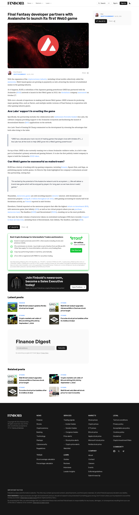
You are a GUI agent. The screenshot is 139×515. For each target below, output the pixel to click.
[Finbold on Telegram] (123, 451)
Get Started (76, 250)
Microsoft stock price (96, 440)
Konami (64, 167)
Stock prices (93, 420)
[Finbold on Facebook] (114, 451)
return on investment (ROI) (77, 206)
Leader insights (69, 471)
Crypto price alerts (71, 444)
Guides (66, 459)
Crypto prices (93, 424)
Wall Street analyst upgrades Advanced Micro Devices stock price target (73, 308)
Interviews (67, 467)
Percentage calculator (45, 463)
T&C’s (38, 353)
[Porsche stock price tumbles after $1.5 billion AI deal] (54, 319)
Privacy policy (118, 424)
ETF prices (92, 428)
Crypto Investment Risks (122, 440)
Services (67, 415)
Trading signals (69, 420)
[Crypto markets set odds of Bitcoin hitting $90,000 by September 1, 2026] (12, 319)
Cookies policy (118, 432)
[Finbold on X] (119, 451)
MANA (54, 212)
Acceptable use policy (121, 428)
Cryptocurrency (19, 74)
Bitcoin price (93, 432)
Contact (91, 459)
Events (90, 467)
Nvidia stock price (95, 444)
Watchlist (67, 448)
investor (55, 196)
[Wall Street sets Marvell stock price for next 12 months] (54, 391)
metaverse (12, 82)
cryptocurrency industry (37, 79)
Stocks (63, 303)
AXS (36, 209)
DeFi (27, 122)
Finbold (28, 201)
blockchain (65, 92)
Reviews (67, 463)
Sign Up (123, 3)
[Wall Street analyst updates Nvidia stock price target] (12, 307)
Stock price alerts (71, 440)
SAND (34, 212)
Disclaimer (117, 436)
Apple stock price (94, 436)
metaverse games (24, 196)
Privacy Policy (44, 353)
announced (82, 92)
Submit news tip (94, 476)
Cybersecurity (42, 444)
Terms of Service (18, 428)
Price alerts (68, 436)
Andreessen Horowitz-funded (65, 117)
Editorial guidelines (95, 471)
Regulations (41, 448)
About (90, 455)
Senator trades (70, 428)
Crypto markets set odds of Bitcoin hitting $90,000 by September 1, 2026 (30, 320)
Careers (91, 463)
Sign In (115, 3)
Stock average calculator (46, 459)
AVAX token (34, 156)
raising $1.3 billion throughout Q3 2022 (38, 198)
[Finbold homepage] (19, 415)
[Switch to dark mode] (129, 3)
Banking (39, 432)
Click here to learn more (29, 498)
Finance (22, 303)
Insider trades (70, 424)
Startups (40, 440)
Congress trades (71, 432)
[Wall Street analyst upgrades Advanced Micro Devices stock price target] (54, 307)
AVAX (19, 92)
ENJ (81, 220)
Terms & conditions (120, 420)
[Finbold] (16, 3)
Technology (41, 436)
